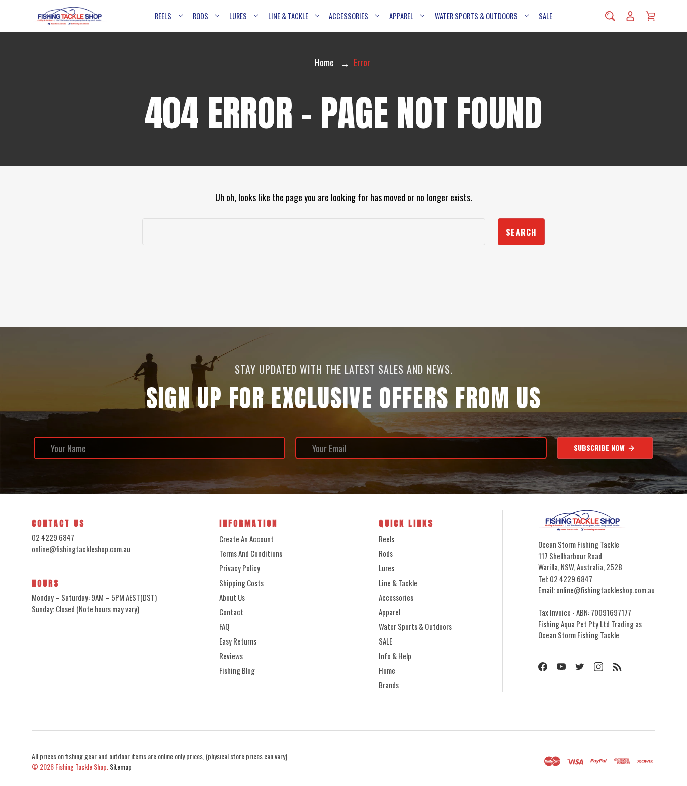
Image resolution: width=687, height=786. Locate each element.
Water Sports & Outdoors (476, 16)
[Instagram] (598, 666)
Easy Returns (237, 641)
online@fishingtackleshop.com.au (81, 548)
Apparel (401, 16)
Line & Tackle (288, 16)
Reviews (231, 655)
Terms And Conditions (250, 553)
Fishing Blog (237, 670)
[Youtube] (561, 666)
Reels (163, 16)
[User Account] (630, 16)
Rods (200, 16)
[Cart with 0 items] (650, 16)
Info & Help (395, 655)
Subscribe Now (600, 447)
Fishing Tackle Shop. (81, 766)
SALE (545, 16)
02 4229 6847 (53, 537)
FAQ (224, 626)
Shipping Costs (241, 582)
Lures (238, 16)
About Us (232, 597)
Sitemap (121, 766)
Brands (389, 684)
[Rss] (617, 666)
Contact (231, 611)
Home (387, 670)
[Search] (610, 16)
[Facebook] (542, 666)
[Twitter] (579, 666)
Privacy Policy (239, 568)
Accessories (348, 16)
